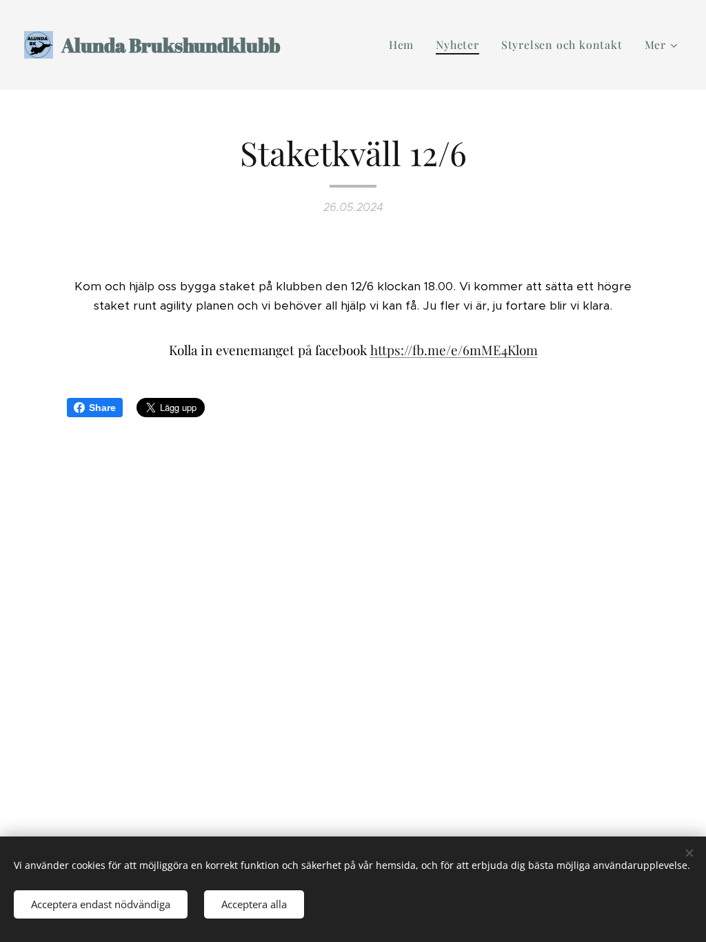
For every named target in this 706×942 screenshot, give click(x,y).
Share (102, 407)
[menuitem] (405, 45)
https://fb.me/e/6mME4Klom (454, 350)
